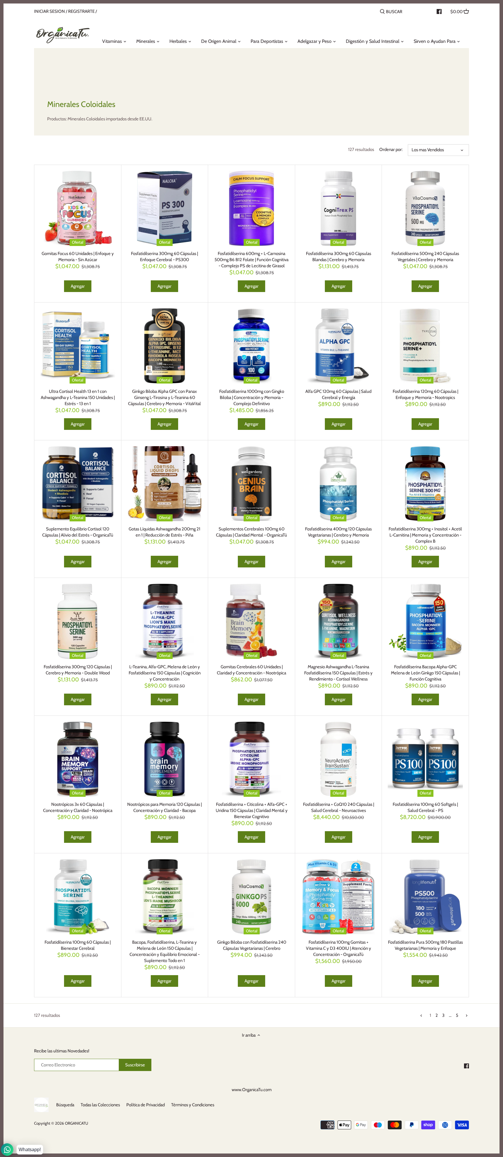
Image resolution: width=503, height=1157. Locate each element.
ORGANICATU (76, 1123)
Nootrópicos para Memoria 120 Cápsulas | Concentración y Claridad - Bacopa (164, 807)
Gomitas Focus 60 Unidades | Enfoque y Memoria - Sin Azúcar (78, 256)
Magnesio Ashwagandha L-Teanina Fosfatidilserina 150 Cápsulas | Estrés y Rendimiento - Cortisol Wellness (338, 673)
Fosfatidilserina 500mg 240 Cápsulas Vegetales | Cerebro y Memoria (425, 256)
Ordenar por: (391, 149)
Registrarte (81, 11)
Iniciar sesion (49, 11)
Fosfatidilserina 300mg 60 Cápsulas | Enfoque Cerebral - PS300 (164, 256)
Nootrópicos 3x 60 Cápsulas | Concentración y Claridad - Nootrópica (77, 807)
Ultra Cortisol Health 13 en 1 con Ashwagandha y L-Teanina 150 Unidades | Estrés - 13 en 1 (78, 397)
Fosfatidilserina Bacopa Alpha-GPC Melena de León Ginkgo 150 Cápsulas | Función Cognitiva (425, 673)
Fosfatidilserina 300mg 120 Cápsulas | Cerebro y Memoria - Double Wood (78, 670)
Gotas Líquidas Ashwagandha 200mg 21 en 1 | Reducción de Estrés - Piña (164, 532)
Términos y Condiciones (192, 1104)
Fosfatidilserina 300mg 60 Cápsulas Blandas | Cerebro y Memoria (338, 256)
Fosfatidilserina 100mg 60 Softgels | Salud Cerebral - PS (425, 807)
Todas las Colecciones (100, 1104)
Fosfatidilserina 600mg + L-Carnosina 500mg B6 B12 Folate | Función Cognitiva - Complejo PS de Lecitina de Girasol (251, 259)
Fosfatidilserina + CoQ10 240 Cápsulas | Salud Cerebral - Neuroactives (338, 807)
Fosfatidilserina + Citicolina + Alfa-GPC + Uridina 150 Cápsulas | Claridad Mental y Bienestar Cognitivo (252, 810)
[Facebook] (466, 1066)
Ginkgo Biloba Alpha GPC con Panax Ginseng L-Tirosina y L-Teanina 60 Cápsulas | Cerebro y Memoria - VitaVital (164, 397)
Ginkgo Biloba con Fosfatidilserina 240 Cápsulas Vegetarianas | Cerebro (251, 945)
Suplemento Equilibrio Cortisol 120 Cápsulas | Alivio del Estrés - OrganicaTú (77, 532)
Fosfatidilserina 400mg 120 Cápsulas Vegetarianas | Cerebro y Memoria (338, 532)
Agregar (78, 286)
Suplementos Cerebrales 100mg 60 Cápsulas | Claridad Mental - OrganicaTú (251, 532)
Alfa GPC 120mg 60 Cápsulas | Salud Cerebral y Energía (338, 394)
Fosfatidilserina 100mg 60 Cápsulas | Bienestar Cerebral (78, 945)
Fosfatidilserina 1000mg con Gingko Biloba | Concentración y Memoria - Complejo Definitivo (251, 397)
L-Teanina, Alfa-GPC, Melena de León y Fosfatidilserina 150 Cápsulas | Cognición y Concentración (165, 673)
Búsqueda (65, 1104)
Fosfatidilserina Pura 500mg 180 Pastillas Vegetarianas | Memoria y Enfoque (425, 945)
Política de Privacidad (145, 1104)
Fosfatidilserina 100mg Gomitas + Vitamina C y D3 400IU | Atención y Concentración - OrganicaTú (338, 948)
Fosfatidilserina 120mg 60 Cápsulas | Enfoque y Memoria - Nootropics (425, 394)
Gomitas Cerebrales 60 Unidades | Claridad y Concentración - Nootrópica (251, 670)
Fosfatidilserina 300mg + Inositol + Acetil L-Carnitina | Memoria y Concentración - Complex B (425, 535)
